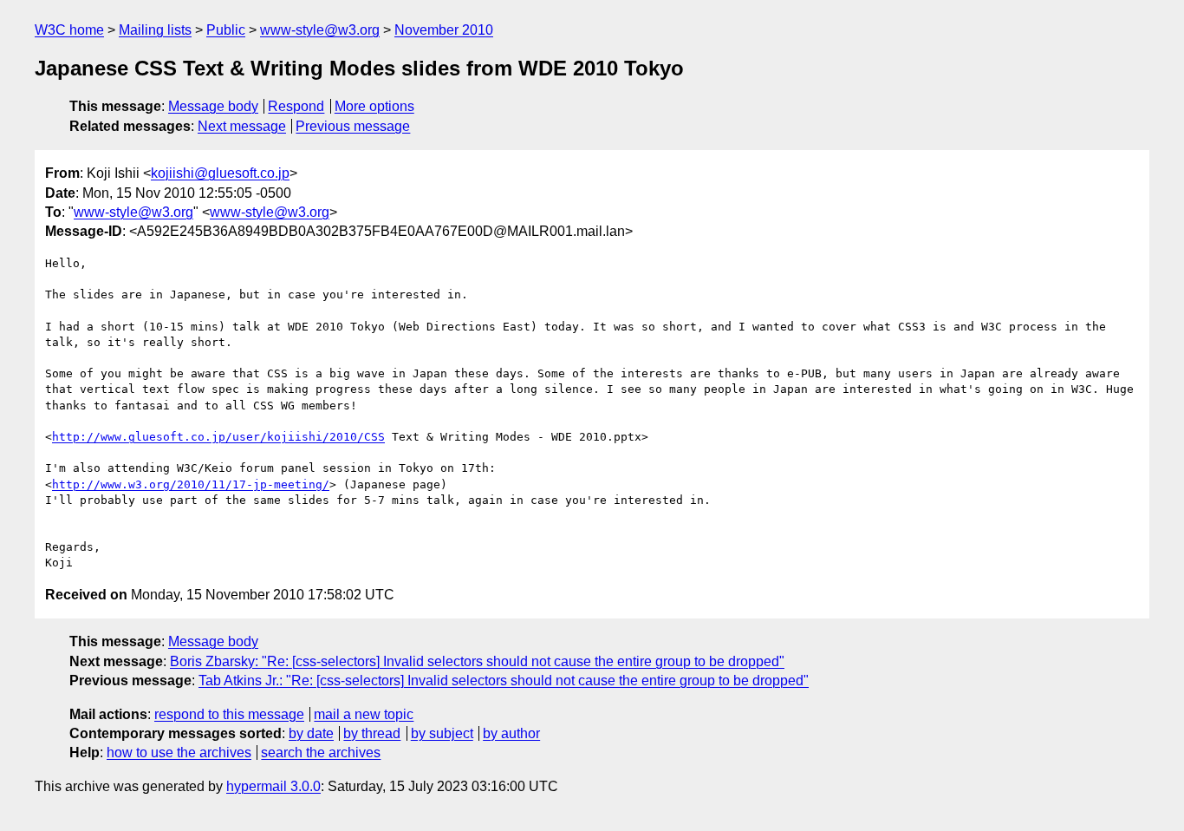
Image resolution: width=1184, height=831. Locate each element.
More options (374, 106)
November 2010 (443, 30)
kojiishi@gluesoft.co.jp (220, 173)
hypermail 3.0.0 (273, 786)
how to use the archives (179, 752)
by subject (442, 733)
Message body (213, 106)
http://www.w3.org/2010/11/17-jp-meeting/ (190, 484)
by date (311, 733)
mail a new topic (363, 714)
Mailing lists (155, 30)
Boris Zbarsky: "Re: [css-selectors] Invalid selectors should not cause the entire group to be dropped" (477, 661)
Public (225, 30)
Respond (296, 106)
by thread (371, 733)
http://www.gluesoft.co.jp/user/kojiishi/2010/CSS (218, 436)
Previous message (353, 126)
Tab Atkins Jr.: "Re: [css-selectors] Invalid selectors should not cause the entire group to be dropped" (503, 680)
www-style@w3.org (320, 30)
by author (511, 733)
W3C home (69, 30)
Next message (242, 126)
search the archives (321, 752)
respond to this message (229, 714)
